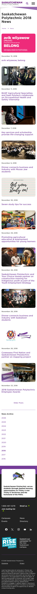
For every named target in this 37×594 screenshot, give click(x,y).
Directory (24, 521)
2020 (4, 442)
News (12, 28)
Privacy (22, 563)
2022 (4, 434)
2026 (4, 418)
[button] (27, 4)
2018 (4, 450)
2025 (4, 422)
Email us (23, 506)
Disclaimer (5, 563)
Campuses (6, 518)
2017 (3, 455)
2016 (4, 459)
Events (4, 521)
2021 (3, 438)
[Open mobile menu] (33, 3)
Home (4, 28)
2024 (4, 426)
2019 (4, 446)
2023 (4, 430)
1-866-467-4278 (8, 506)
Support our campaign (25, 540)
